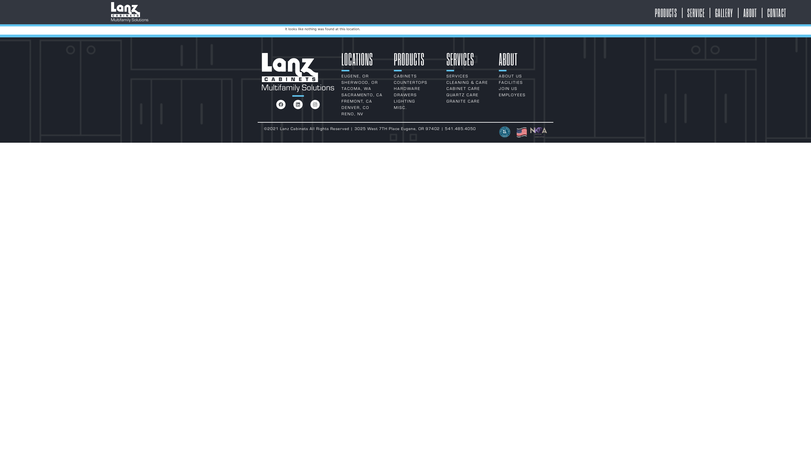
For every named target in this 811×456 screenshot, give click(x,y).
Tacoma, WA (356, 88)
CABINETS (405, 76)
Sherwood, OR (360, 82)
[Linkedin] (298, 104)
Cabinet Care (463, 88)
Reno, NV (352, 113)
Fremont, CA (357, 101)
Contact (777, 13)
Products (666, 13)
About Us (510, 76)
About (750, 13)
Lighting (404, 101)
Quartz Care (462, 94)
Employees (512, 94)
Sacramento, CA (362, 94)
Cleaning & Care (467, 82)
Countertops (410, 82)
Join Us (508, 88)
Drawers (405, 94)
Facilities (511, 82)
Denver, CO (355, 107)
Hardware (407, 88)
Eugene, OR (355, 76)
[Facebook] (281, 104)
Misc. (400, 107)
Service (696, 13)
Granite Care (463, 101)
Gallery (724, 13)
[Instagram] (315, 104)
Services (457, 76)
